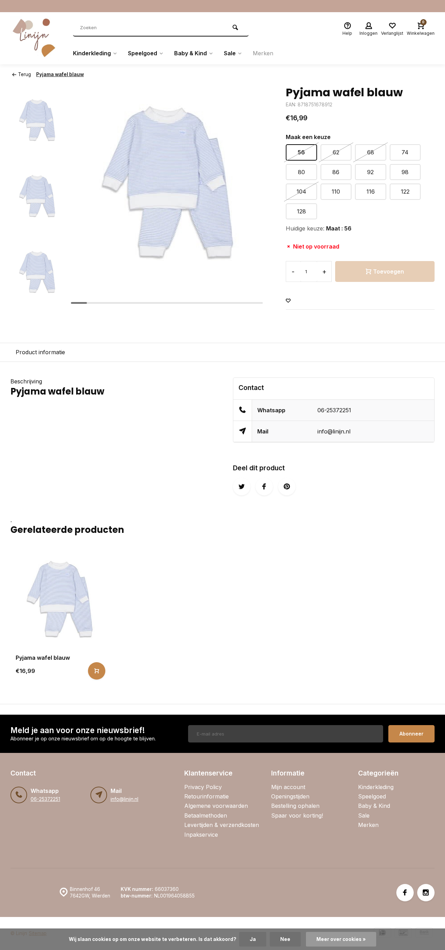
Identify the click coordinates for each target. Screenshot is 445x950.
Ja (253, 939)
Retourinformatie (206, 796)
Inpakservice (201, 834)
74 (405, 152)
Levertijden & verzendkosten (221, 824)
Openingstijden (290, 796)
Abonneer (411, 734)
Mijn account (288, 786)
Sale (230, 53)
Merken (263, 53)
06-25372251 (334, 410)
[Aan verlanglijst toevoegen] (288, 301)
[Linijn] (36, 38)
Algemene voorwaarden (216, 805)
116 (370, 191)
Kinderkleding (92, 53)
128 (301, 211)
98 (405, 172)
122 (405, 191)
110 (336, 191)
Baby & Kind (190, 53)
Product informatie (40, 352)
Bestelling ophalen (295, 805)
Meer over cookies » (341, 939)
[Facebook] (405, 892)
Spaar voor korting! (297, 815)
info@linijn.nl (333, 431)
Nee (285, 939)
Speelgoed (142, 53)
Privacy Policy (203, 786)
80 (301, 172)
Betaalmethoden (205, 815)
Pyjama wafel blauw (60, 74)
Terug (24, 74)
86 (335, 172)
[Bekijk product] (96, 671)
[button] (37, 301)
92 (370, 172)
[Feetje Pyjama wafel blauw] (59, 599)
